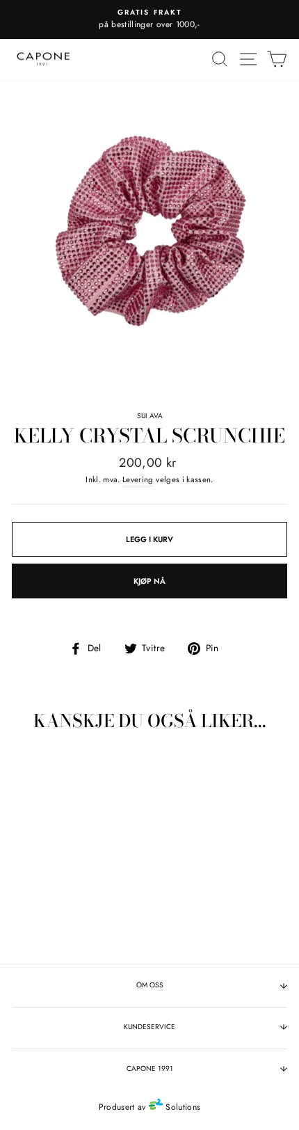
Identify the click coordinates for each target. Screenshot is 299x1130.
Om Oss (149, 985)
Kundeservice (149, 1026)
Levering (138, 479)
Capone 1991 (150, 1068)
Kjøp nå (149, 581)
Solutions (181, 1107)
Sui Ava (150, 416)
